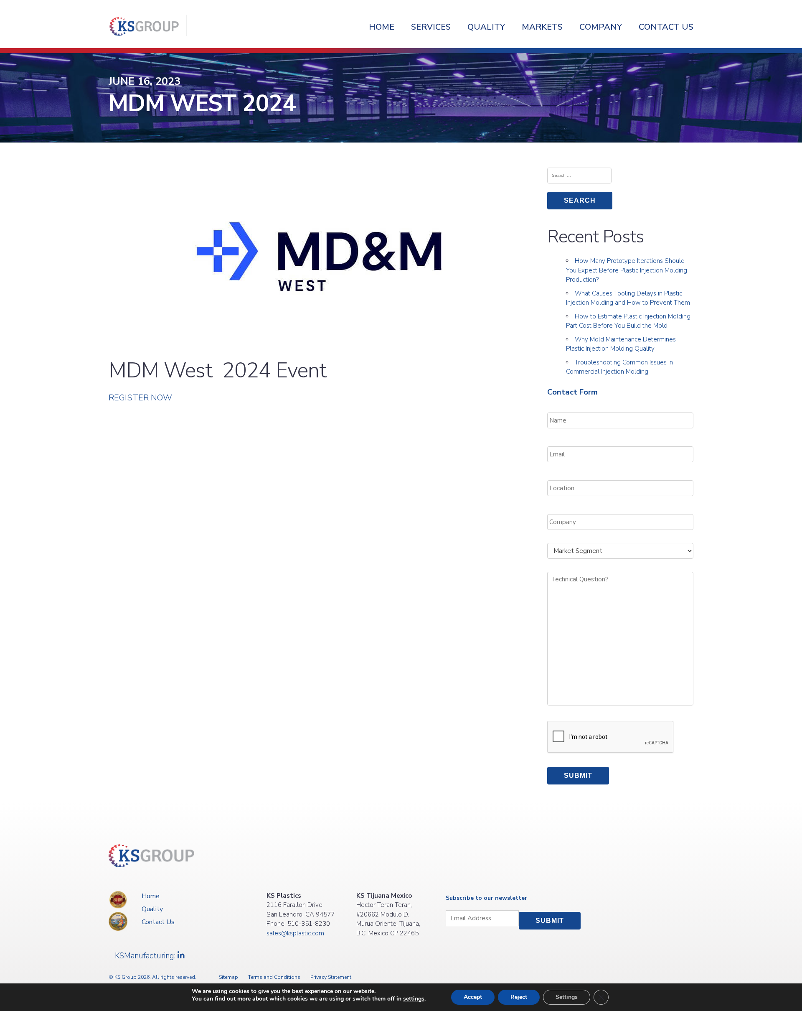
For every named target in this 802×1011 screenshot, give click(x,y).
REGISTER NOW (140, 397)
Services (431, 27)
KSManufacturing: (146, 955)
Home (381, 27)
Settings (567, 997)
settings (413, 999)
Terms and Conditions (274, 977)
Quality (486, 27)
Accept (473, 997)
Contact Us (666, 27)
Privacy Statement (330, 977)
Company (600, 27)
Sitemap (228, 977)
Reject (518, 997)
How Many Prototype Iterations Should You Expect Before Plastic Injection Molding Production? (626, 270)
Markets (542, 27)
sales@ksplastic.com (295, 933)
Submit (578, 775)
